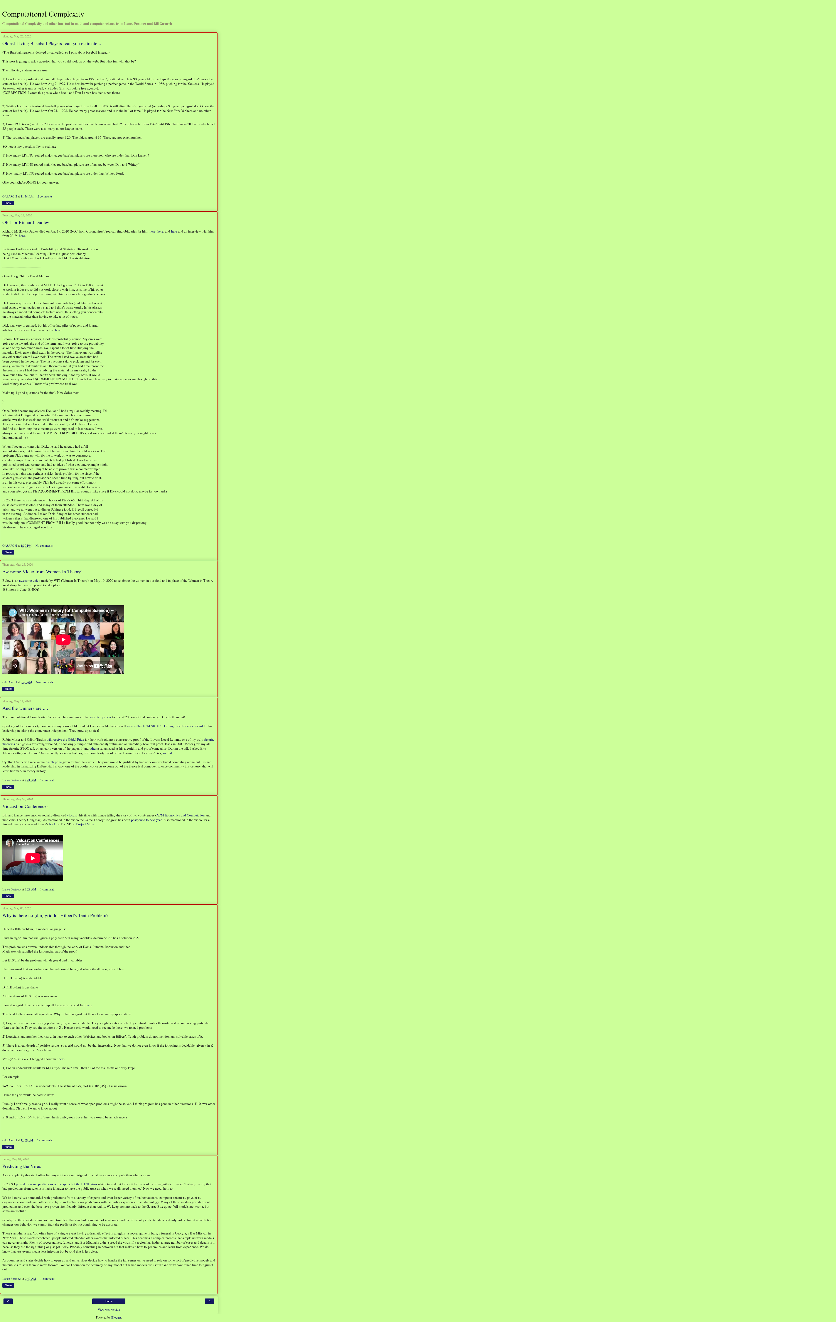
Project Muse (85, 824)
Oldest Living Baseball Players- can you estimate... (51, 43)
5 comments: (45, 1140)
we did (167, 752)
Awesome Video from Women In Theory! (42, 571)
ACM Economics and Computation (180, 815)
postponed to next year (146, 819)
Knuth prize (54, 761)
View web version (109, 1309)
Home (109, 1301)
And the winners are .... (25, 708)
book (52, 824)
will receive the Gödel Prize (65, 739)
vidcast (72, 815)
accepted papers (100, 717)
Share (8, 203)
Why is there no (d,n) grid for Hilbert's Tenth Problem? (55, 915)
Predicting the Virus (21, 1166)
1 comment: (47, 780)
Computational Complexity (43, 14)
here (152, 231)
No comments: (44, 545)
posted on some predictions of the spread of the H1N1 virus (56, 1184)
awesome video (29, 580)
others (93, 748)
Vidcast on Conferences (25, 806)
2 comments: (45, 196)
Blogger (116, 1317)
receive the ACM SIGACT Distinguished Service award (165, 725)
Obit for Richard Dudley (25, 222)
